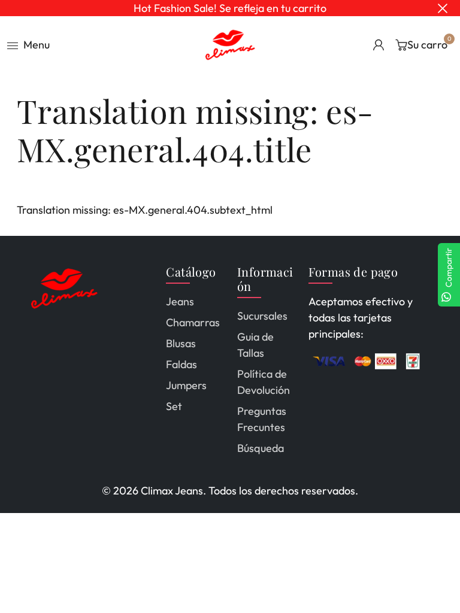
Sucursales (262, 316)
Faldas (181, 364)
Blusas (181, 343)
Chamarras (193, 322)
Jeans (180, 301)
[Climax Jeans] (230, 43)
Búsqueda (260, 448)
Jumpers (186, 385)
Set (174, 406)
